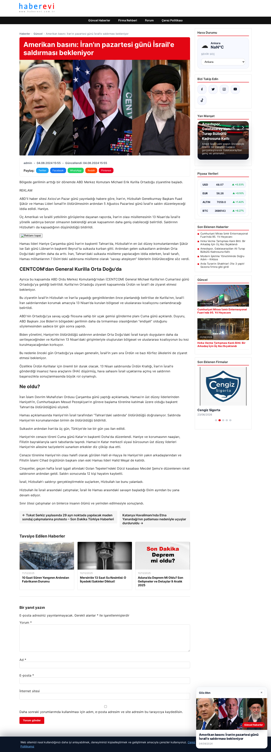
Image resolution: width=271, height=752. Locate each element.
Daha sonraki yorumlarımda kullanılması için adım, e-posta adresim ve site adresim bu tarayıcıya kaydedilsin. (101, 712)
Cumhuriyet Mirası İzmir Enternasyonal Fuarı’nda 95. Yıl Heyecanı (224, 235)
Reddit (91, 170)
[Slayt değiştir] (216, 420)
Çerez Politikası (172, 20)
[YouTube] (235, 89)
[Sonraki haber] (242, 127)
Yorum (25, 622)
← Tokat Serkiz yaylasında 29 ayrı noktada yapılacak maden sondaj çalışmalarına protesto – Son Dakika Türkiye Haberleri (68, 517)
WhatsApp (75, 170)
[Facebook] (202, 89)
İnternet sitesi (29, 691)
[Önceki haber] (234, 127)
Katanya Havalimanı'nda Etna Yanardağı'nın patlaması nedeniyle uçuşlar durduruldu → (154, 519)
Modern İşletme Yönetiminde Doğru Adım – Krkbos (222, 257)
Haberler (24, 33)
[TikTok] (202, 100)
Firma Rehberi (127, 20)
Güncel (38, 33)
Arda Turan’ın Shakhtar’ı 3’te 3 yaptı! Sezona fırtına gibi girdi (222, 265)
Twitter (42, 170)
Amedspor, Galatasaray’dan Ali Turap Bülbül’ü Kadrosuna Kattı (222, 250)
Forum (149, 20)
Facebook (58, 170)
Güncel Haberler (99, 20)
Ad (22, 660)
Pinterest (106, 170)
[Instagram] (224, 89)
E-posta (26, 675)
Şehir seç (208, 53)
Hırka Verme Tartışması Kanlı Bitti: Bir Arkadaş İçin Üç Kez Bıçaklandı (222, 242)
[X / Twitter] (213, 89)
